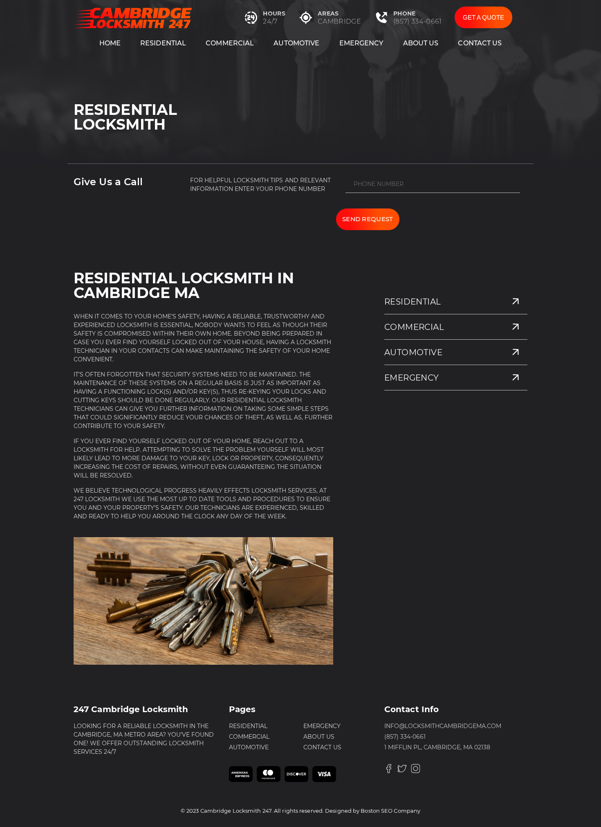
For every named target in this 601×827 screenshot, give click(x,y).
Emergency (361, 43)
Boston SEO (376, 811)
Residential (163, 43)
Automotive (296, 43)
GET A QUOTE (483, 17)
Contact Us (480, 43)
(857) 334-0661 (417, 21)
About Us (421, 43)
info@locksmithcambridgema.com (442, 726)
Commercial (230, 43)
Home (110, 43)
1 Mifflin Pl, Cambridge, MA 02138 (437, 747)
